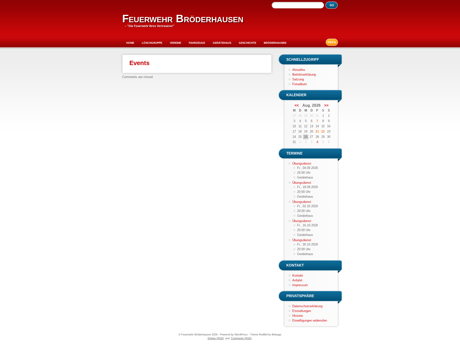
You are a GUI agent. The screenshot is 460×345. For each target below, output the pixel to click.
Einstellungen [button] (301, 311)
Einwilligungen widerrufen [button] (309, 320)
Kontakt (297, 275)
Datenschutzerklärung (307, 306)
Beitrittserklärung (304, 74)
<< (296, 105)
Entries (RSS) (216, 338)
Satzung (298, 79)
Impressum (300, 285)
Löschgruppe (152, 42)
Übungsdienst (301, 163)
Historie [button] (297, 315)
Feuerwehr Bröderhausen (182, 18)
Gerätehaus (222, 42)
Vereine (175, 42)
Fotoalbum (299, 84)
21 (317, 131)
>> (326, 105)
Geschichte (247, 42)
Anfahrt (297, 280)
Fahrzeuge (197, 42)
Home (130, 42)
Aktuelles (298, 70)
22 (323, 131)
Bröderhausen (275, 42)
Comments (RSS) (241, 338)
